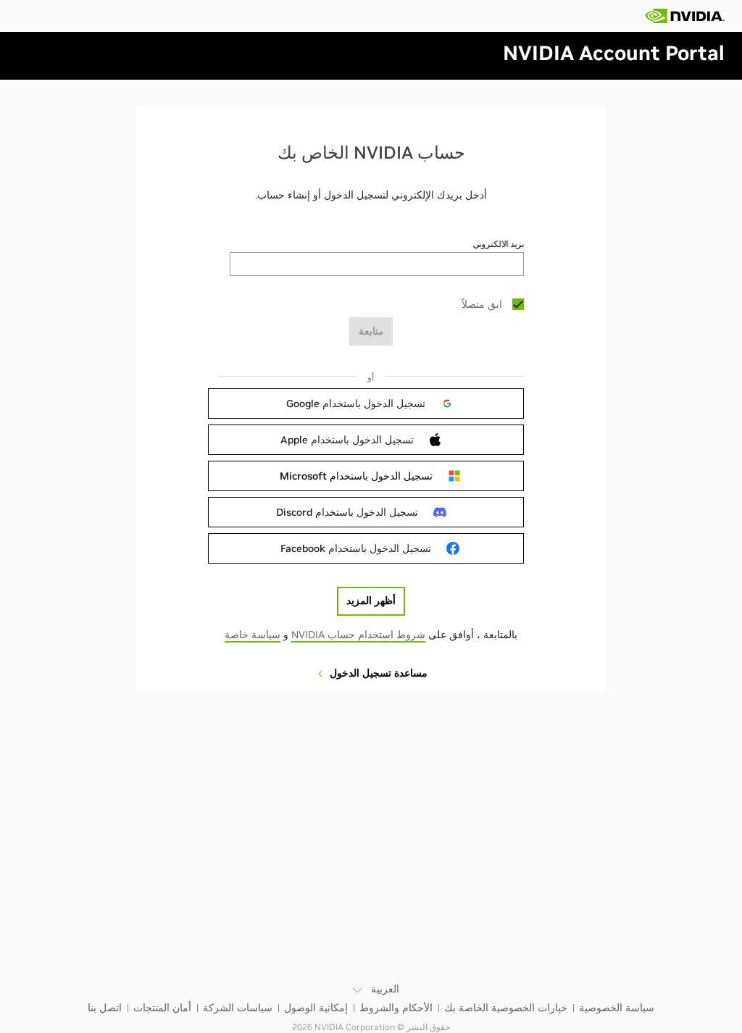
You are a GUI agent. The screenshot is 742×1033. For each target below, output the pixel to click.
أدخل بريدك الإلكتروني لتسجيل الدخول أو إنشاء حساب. (371, 194)
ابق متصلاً (482, 304)
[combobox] (377, 264)
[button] (370, 403)
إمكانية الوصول (316, 1007)
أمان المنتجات (162, 1007)
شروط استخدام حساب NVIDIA (358, 634)
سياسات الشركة (237, 1007)
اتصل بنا (105, 1007)
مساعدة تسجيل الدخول (377, 672)
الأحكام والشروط (396, 1007)
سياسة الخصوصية (616, 1007)
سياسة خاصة (252, 634)
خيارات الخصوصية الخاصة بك (505, 1007)
